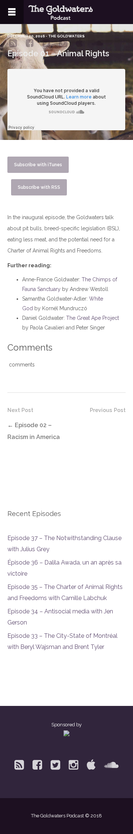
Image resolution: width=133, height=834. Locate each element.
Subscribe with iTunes (38, 164)
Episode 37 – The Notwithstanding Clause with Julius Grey (64, 544)
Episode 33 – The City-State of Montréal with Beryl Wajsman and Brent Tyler (62, 641)
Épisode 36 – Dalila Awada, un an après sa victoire (64, 568)
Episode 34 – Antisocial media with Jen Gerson (60, 617)
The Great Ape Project (92, 318)
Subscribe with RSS (39, 187)
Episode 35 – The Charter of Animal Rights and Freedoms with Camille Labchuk (65, 592)
